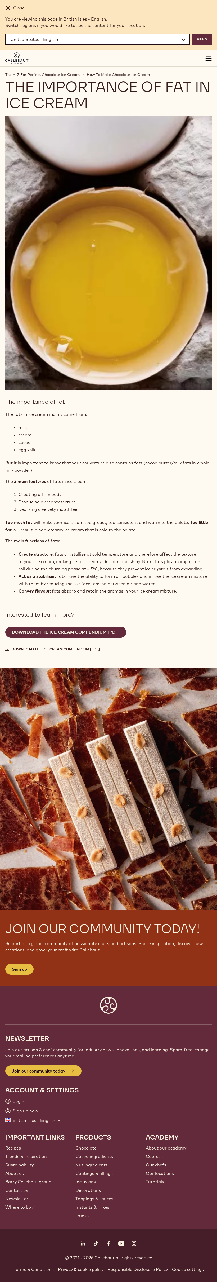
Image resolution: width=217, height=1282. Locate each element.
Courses (154, 1156)
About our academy (166, 1148)
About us (14, 1173)
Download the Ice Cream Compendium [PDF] (56, 649)
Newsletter (16, 1198)
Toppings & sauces (94, 1198)
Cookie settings (188, 1269)
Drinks (82, 1215)
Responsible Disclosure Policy (138, 1269)
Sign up (19, 969)
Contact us (16, 1190)
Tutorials (155, 1181)
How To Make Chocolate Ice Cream (118, 74)
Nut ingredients (91, 1164)
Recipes (13, 1148)
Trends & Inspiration (26, 1156)
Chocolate (86, 1148)
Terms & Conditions (33, 1269)
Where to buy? (20, 1207)
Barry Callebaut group (28, 1181)
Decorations (88, 1190)
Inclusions (85, 1181)
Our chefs (156, 1164)
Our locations (160, 1173)
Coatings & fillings (94, 1173)
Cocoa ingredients (94, 1156)
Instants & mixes (92, 1207)
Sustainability (19, 1164)
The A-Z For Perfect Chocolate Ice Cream (42, 74)
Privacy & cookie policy (80, 1269)
